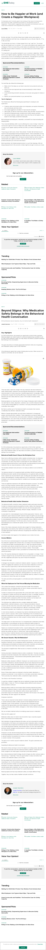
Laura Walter (4, 28)
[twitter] (23, 33)
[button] (2, 3)
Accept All (23, 947)
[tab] (4, 231)
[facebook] (18, 33)
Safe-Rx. (15, 792)
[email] (27, 33)
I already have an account (23, 246)
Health (3, 10)
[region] (23, 233)
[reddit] (25, 33)
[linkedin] (20, 33)
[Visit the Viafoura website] (41, 236)
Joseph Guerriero (5, 324)
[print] (44, 33)
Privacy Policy (40, 944)
